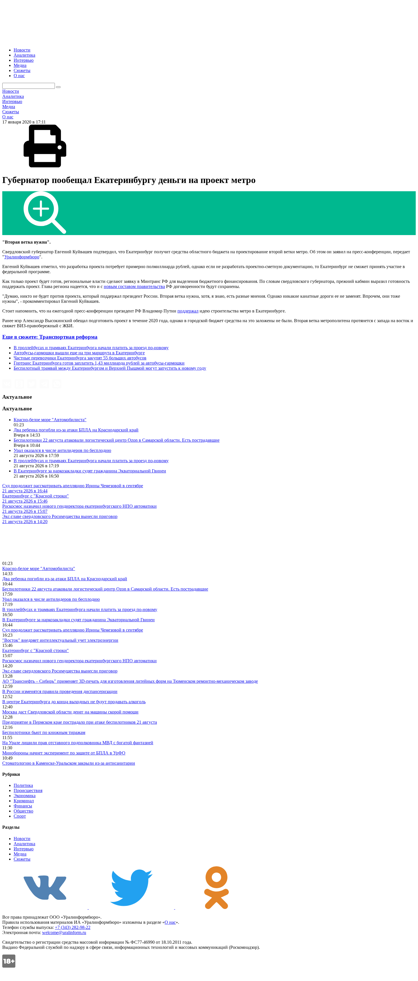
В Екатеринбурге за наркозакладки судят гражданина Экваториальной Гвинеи (90, 470)
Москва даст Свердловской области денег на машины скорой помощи (70, 711)
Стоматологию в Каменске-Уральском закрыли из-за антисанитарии (68, 763)
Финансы (23, 805)
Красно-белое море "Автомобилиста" (50, 419)
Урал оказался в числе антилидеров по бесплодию (62, 450)
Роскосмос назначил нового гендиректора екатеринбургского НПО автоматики (79, 660)
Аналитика (24, 55)
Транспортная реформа (50, 337)
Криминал (24, 800)
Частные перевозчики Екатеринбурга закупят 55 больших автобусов (80, 357)
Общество (23, 811)
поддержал (187, 311)
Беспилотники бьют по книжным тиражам (43, 732)
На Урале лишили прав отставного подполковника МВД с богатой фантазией (77, 742)
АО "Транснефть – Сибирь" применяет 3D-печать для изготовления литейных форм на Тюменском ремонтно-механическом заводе (130, 681)
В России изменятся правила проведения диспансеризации (59, 691)
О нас (19, 75)
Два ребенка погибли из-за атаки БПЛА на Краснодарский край (76, 429)
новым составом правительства (134, 286)
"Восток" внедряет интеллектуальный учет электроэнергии (60, 640)
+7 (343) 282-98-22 (72, 927)
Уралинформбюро (21, 256)
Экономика (25, 795)
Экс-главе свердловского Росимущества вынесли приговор (59, 671)
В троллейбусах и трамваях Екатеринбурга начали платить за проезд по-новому (91, 347)
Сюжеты (22, 70)
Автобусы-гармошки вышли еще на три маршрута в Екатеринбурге (79, 352)
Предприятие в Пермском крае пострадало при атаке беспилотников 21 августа (79, 722)
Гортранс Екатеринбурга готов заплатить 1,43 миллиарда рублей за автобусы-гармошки (99, 363)
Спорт (20, 816)
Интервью (24, 60)
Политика (23, 785)
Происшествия (28, 790)
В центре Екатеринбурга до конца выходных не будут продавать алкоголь (74, 701)
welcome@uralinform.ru (64, 932)
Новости (22, 50)
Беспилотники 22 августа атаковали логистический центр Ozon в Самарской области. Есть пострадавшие (117, 440)
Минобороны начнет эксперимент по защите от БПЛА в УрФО (63, 752)
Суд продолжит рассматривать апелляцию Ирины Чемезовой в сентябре (72, 630)
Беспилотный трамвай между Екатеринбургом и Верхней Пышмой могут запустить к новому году (110, 368)
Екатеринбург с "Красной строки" (35, 650)
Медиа (20, 65)
